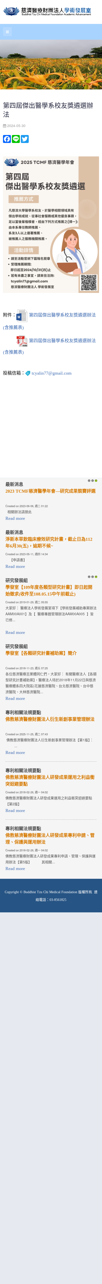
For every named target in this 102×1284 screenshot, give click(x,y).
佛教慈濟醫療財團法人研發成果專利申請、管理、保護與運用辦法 (50, 839)
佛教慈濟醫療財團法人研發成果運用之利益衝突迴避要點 (50, 781)
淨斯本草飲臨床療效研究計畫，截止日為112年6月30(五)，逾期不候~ (48, 542)
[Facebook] (7, 138)
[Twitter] (25, 138)
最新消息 (14, 484)
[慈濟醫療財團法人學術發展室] (48, 12)
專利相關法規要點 (23, 712)
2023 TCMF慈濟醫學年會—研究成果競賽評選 (50, 491)
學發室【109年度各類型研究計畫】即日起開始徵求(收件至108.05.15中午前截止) (48, 591)
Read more (15, 518)
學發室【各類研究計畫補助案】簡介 (41, 653)
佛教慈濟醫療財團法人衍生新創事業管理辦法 (50, 719)
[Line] (16, 138)
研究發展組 (16, 580)
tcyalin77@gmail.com (52, 373)
